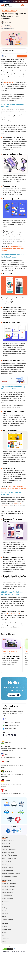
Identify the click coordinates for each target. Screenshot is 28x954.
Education (5, 914)
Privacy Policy (15, 951)
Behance (15, 735)
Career (4, 932)
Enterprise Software (7, 862)
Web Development (7, 868)
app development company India (15, 613)
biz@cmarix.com (15, 722)
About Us (4, 926)
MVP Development (7, 870)
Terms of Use (6, 951)
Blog (3, 935)
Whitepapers (5, 938)
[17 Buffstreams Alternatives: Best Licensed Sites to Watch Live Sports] (12, 643)
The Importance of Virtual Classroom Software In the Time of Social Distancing (12, 248)
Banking (4, 908)
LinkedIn (9, 56)
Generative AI (6, 843)
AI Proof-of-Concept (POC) (9, 855)
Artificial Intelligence (8, 840)
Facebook (2, 56)
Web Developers (7, 895)
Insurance (5, 905)
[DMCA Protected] (8, 949)
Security (4, 916)
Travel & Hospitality (7, 919)
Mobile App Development (8, 10)
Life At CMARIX (6, 929)
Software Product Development (11, 873)
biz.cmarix (13, 719)
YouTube (9, 735)
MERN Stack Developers (9, 886)
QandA (4, 941)
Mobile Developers (7, 898)
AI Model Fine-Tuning (8, 852)
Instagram (12, 735)
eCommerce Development (9, 876)
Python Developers (7, 892)
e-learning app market (9, 82)
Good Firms (6, 804)
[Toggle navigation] (25, 5)
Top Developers (21, 804)
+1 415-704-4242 (13, 728)
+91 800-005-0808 (14, 725)
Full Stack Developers (8, 889)
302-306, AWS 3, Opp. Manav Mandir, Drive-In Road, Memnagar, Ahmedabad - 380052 (13, 748)
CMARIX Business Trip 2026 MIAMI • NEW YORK (14, 1)
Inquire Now (12, 695)
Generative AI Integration (9, 849)
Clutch (14, 804)
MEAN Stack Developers (9, 883)
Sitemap (23, 951)
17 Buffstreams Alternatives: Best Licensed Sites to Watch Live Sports (11, 658)
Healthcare (5, 911)
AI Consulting (6, 846)
